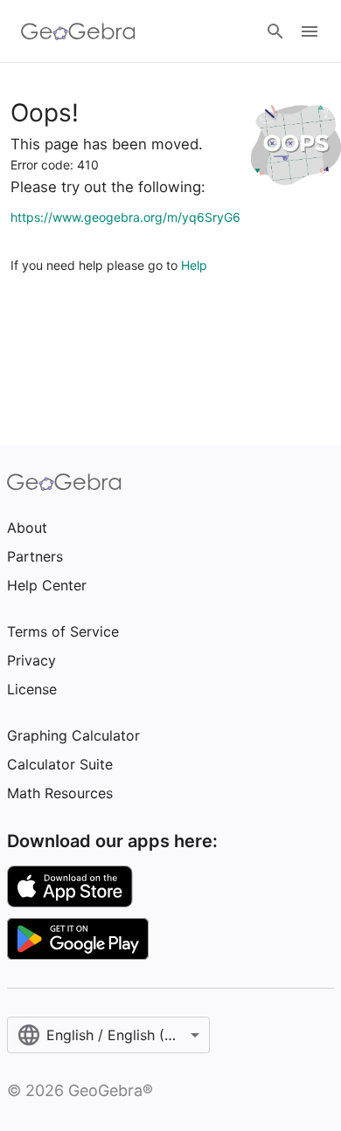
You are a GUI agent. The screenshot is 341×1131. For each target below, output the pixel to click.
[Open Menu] (309, 31)
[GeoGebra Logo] (78, 31)
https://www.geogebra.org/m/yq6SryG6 (125, 217)
